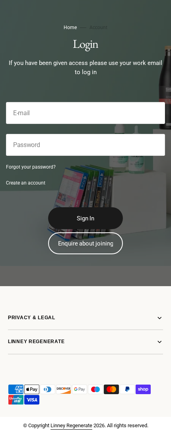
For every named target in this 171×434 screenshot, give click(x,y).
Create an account (25, 183)
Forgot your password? (31, 167)
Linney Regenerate (71, 425)
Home (70, 27)
